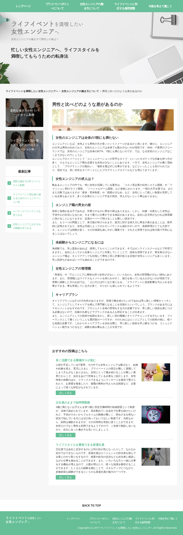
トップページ (23, 6)
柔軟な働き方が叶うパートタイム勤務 (27, 183)
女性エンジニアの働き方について (91, 6)
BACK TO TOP (91, 505)
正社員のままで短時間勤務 (73, 402)
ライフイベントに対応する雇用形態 (126, 6)
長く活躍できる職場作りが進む (76, 360)
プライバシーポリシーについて (57, 6)
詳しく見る (65, 392)
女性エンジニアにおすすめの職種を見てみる (27, 226)
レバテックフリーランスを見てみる (27, 213)
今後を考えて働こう (160, 6)
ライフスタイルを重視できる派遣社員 (80, 445)
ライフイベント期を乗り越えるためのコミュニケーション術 (24, 145)
